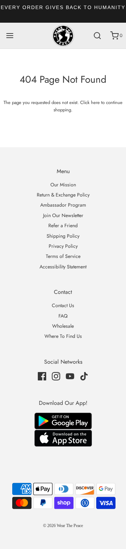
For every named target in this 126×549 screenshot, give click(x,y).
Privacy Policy (63, 246)
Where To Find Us (63, 336)
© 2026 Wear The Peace (63, 525)
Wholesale (63, 325)
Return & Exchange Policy (63, 194)
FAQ (63, 315)
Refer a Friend (63, 225)
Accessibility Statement (63, 266)
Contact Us (63, 305)
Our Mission (63, 184)
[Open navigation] (9, 35)
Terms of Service (63, 256)
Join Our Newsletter (63, 215)
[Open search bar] (97, 35)
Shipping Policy (63, 235)
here (95, 102)
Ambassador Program (63, 204)
